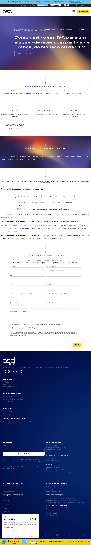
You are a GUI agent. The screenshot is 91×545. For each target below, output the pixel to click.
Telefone (49, 284)
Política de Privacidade (46, 324)
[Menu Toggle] (73, 11)
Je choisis (20, 536)
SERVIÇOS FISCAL (31, 29)
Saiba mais (33, 543)
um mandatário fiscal (61, 235)
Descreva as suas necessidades (19, 311)
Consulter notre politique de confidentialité (13, 530)
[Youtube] (20, 371)
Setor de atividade (51, 266)
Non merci (8, 536)
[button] (4, 542)
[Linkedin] (64, 5)
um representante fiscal (27, 228)
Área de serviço (14, 302)
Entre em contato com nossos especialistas (43, 422)
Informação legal (22, 335)
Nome (48, 275)
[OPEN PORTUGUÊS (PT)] (89, 5)
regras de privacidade (33, 466)
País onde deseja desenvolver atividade (57, 293)
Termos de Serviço (57, 324)
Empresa (12, 266)
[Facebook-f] (9, 371)
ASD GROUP (18, 29)
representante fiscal (71, 221)
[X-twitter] (71, 5)
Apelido (12, 275)
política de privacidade (34, 459)
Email (12, 284)
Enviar (77, 344)
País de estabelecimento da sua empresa (21, 293)
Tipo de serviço (50, 302)
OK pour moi (33, 536)
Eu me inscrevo (23, 454)
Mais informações (64, 2)
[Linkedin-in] (4, 371)
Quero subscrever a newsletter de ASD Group (23, 328)
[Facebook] (68, 5)
